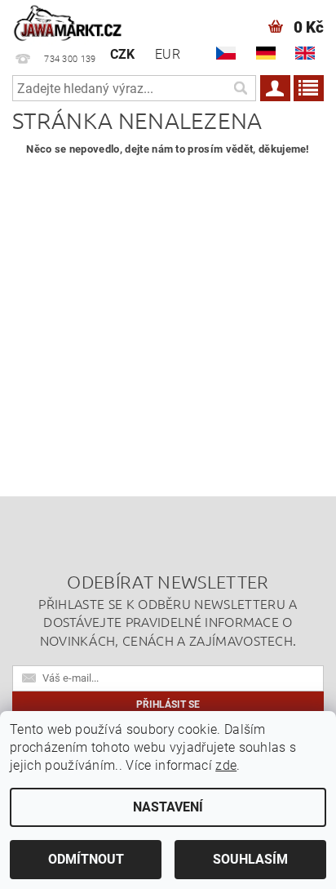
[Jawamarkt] (68, 21)
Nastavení (168, 807)
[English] (305, 53)
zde (226, 765)
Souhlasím (250, 859)
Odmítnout (86, 859)
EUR (167, 54)
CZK (122, 54)
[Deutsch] (266, 53)
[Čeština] (226, 53)
